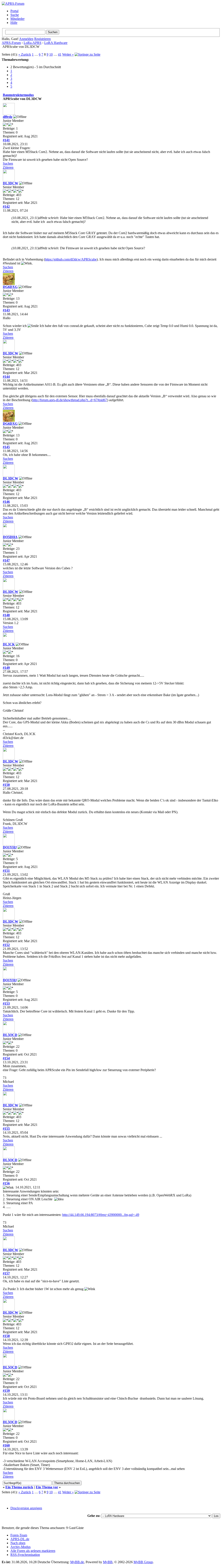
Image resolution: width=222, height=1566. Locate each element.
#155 (6, 1128)
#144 (6, 376)
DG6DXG (10, 287)
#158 (6, 1336)
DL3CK (9, 644)
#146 (6, 502)
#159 (6, 1390)
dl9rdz (7, 117)
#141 (6, 140)
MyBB (108, 1562)
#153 (6, 1003)
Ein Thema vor (47, 1487)
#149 (6, 668)
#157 (6, 1273)
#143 (6, 310)
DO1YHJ (10, 847)
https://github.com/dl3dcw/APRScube (71, 259)
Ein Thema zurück (19, 1487)
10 (51, 54)
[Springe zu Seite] (87, 54)
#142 (6, 206)
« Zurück (24, 54)
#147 (6, 560)
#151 (6, 870)
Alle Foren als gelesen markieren (32, 1551)
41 (59, 54)
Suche (14, 15)
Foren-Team (18, 1535)
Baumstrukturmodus (18, 95)
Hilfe (13, 22)
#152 (6, 945)
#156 (6, 1183)
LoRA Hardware (55, 43)
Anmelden (26, 39)
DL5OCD (10, 1035)
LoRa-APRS (32, 43)
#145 (6, 447)
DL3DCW (10, 183)
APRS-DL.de (19, 1539)
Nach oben (17, 1543)
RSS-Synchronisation (25, 1554)
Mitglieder (17, 19)
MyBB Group (143, 1562)
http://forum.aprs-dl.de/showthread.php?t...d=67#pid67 (69, 400)
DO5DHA (10, 537)
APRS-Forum (11, 43)
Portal (14, 11)
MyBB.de (77, 1562)
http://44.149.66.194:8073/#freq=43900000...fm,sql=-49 (100, 1215)
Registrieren (42, 39)
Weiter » (68, 54)
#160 (6, 1445)
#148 (6, 615)
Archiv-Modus (20, 1547)
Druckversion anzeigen (26, 1508)
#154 (6, 1058)
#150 (6, 785)
